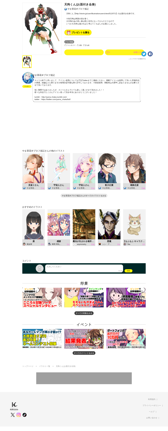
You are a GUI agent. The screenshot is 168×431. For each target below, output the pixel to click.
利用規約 (151, 399)
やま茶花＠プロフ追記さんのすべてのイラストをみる (84, 196)
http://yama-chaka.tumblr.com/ (54, 97)
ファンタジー (70, 45)
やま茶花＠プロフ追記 (78, 9)
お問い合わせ (151, 418)
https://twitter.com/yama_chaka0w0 (55, 99)
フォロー (27, 86)
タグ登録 (70, 42)
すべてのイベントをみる (84, 353)
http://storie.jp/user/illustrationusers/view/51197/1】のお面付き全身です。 (105, 13)
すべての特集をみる (84, 313)
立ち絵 (87, 45)
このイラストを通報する (137, 59)
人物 (80, 45)
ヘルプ (151, 412)
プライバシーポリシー (152, 405)
